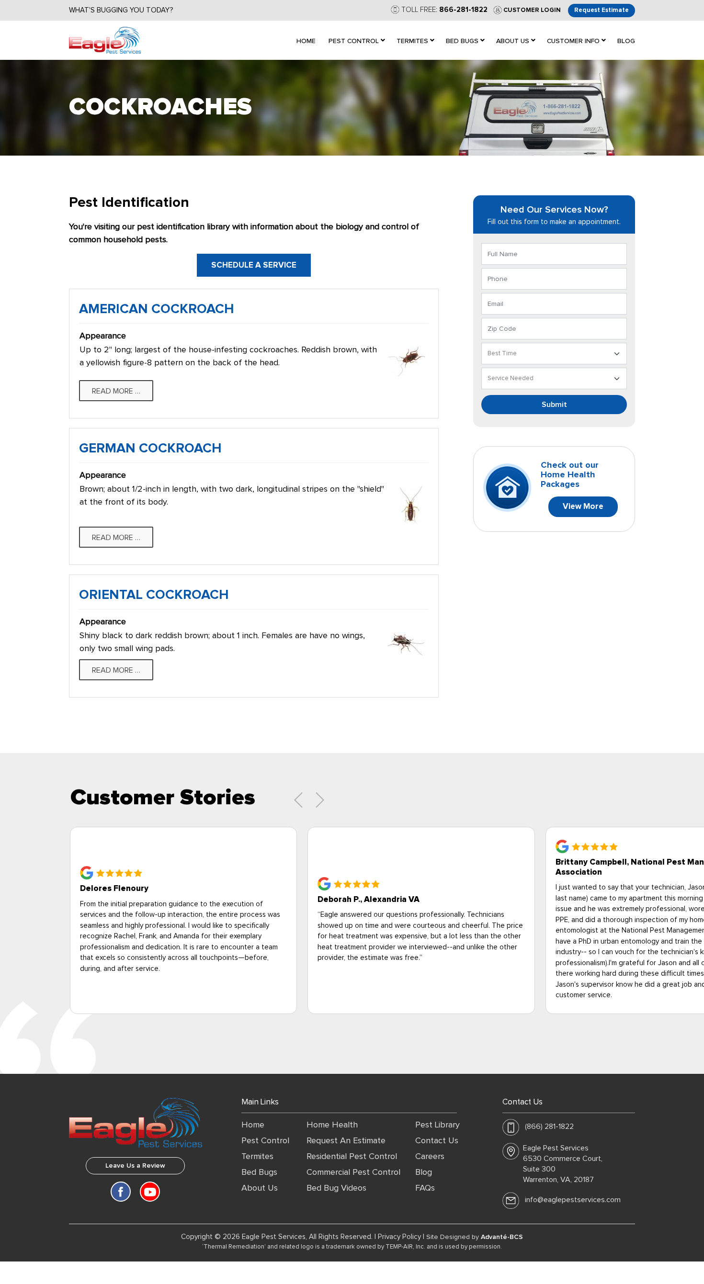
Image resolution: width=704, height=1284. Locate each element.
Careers (429, 1156)
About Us (259, 1188)
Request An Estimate (346, 1141)
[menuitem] (306, 40)
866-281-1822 (463, 9)
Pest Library (437, 1125)
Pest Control (265, 1141)
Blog (423, 1172)
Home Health (332, 1125)
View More (583, 507)
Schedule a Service (253, 265)
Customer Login (531, 10)
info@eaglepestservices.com (573, 1200)
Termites (257, 1156)
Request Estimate (601, 10)
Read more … (116, 391)
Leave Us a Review (135, 1165)
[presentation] (298, 800)
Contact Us (436, 1141)
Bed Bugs (259, 1172)
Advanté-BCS (502, 1237)
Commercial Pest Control (353, 1172)
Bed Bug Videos (336, 1188)
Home (252, 1125)
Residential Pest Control (352, 1156)
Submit (554, 404)
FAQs (425, 1188)
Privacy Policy (399, 1236)
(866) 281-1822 (549, 1126)
